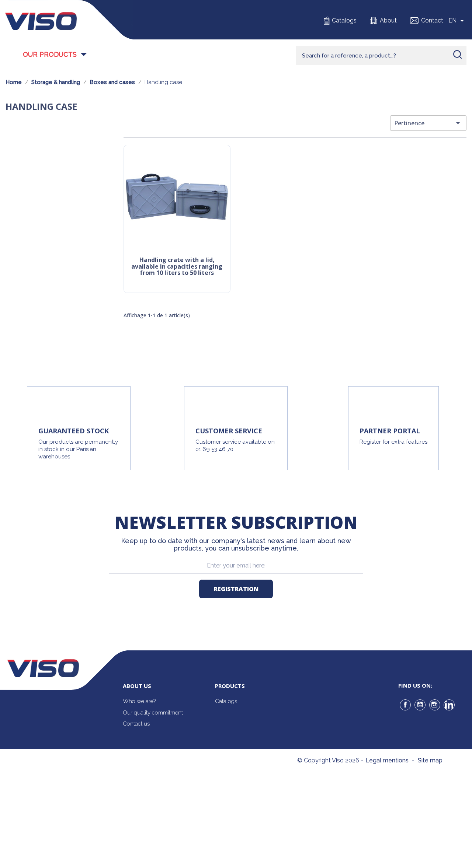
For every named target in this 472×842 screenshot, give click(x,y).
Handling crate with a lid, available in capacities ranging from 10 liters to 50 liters (176, 266)
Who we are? (139, 701)
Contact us (136, 723)
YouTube (420, 704)
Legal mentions (387, 760)
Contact (432, 20)
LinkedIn (449, 704)
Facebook (405, 704)
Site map (430, 760)
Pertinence (428, 123)
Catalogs (344, 20)
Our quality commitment (153, 712)
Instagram (434, 704)
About (388, 20)
